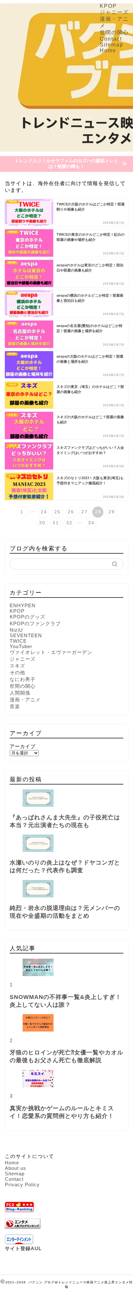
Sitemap (111, 44)
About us (15, 1168)
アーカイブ (23, 746)
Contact (111, 39)
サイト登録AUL (23, 1248)
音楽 (15, 706)
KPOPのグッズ (27, 616)
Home (108, 50)
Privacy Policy (22, 1184)
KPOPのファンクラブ (35, 623)
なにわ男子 (23, 679)
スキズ (17, 665)
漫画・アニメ (25, 699)
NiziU (16, 630)
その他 (17, 672)
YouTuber (21, 646)
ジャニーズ (114, 12)
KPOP (108, 6)
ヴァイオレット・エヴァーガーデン (51, 652)
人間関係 (20, 693)
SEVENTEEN (26, 635)
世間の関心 (114, 32)
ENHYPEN (23, 605)
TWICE (18, 641)
